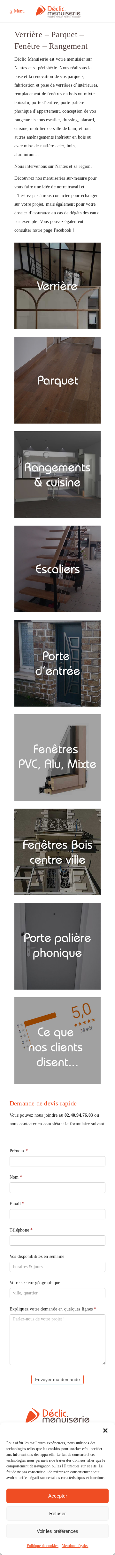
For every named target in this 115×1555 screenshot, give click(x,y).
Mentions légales (75, 1545)
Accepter (57, 1496)
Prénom (19, 1150)
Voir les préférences (57, 1531)
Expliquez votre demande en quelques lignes (53, 1309)
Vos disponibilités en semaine (37, 1256)
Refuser (57, 1513)
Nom (16, 1177)
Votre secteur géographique (35, 1282)
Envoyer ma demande (57, 1379)
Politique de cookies (42, 1545)
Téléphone (21, 1230)
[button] (105, 1430)
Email (17, 1203)
